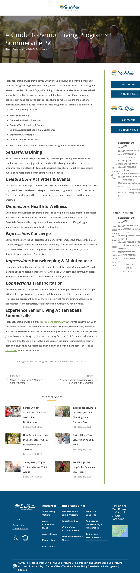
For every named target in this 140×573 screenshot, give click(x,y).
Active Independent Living (48, 524)
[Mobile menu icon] (4, 7)
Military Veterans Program (131, 254)
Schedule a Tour (20, 528)
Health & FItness (72, 538)
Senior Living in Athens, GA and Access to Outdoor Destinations (35, 415)
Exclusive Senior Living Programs (70, 513)
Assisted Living (49, 533)
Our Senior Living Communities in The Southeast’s (79, 562)
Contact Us (18, 525)
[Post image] (13, 411)
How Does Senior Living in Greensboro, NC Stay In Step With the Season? (35, 442)
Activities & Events (71, 529)
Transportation (93, 535)
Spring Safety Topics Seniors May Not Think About (35, 467)
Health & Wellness (128, 267)
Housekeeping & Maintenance (94, 524)
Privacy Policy (36, 566)
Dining (71, 521)
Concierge (91, 513)
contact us (11, 350)
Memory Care (49, 540)
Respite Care (48, 546)
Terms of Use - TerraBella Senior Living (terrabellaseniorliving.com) (81, 566)
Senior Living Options (48, 513)
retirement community (53, 321)
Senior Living (37, 361)
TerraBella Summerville (57, 361)
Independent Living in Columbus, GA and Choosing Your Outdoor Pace (84, 415)
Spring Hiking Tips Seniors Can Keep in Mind (83, 440)
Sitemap (22, 569)
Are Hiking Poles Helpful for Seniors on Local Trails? (84, 467)
